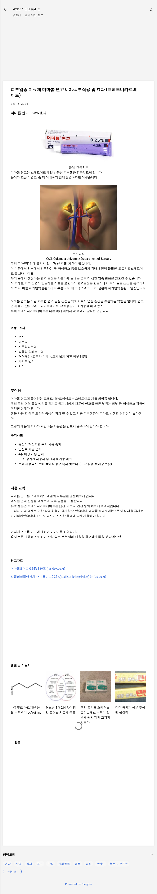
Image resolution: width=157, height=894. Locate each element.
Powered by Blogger (78, 884)
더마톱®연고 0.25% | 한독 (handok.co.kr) (38, 568)
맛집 (50, 864)
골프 (40, 864)
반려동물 (64, 864)
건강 (8, 864)
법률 (78, 864)
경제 (29, 864)
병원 (88, 864)
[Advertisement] (78, 51)
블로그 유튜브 (119, 864)
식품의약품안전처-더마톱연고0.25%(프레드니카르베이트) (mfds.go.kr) (58, 577)
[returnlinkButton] (5, 9)
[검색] (151, 10)
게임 (18, 864)
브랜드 (100, 864)
